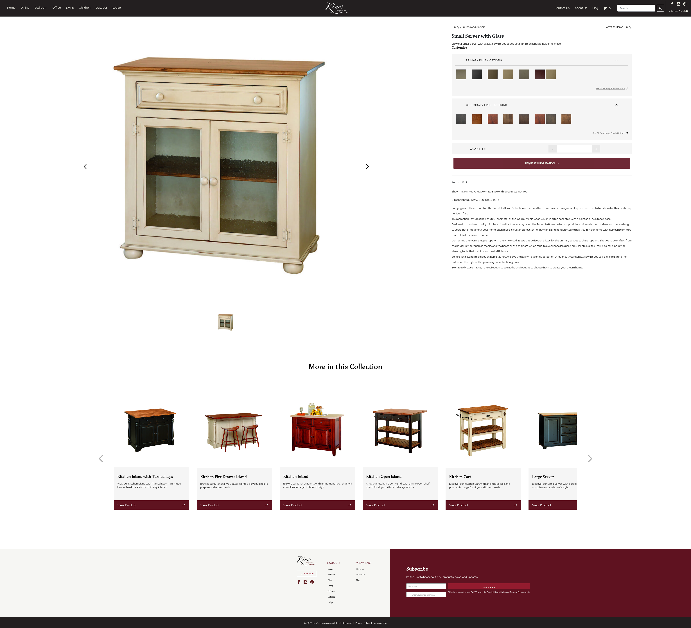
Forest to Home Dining (618, 27)
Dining (25, 7)
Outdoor (101, 7)
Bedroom (41, 7)
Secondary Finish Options (486, 105)
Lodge (116, 7)
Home (11, 7)
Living (70, 7)
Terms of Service (517, 592)
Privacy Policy (499, 592)
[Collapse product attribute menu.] (617, 59)
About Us (581, 8)
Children (85, 7)
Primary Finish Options (484, 60)
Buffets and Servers (473, 27)
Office (57, 7)
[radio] (461, 74)
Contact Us (562, 8)
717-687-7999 (306, 573)
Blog (595, 8)
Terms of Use (380, 623)
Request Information (540, 163)
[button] (84, 165)
